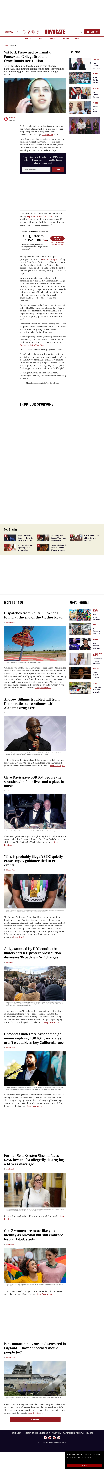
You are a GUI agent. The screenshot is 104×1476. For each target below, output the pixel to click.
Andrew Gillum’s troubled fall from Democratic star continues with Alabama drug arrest (32, 703)
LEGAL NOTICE (89, 1433)
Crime (95, 683)
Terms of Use (86, 1457)
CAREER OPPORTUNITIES (31, 1433)
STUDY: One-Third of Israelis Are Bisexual (91, 538)
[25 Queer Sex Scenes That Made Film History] (43, 538)
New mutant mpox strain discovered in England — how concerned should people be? (35, 1348)
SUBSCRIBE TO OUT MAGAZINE (9, 32)
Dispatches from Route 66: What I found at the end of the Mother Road (33, 615)
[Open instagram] (37, 32)
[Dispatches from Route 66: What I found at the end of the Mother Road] (35, 643)
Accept (84, 1465)
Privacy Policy (72, 1457)
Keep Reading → (43, 687)
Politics (28, 38)
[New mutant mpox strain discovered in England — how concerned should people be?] (35, 1378)
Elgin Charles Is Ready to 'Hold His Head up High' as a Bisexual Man (25, 539)
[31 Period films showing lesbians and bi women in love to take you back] (43, 548)
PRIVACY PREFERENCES (68, 1433)
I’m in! (58, 169)
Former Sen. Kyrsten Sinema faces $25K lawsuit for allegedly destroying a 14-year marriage (34, 1159)
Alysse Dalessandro (10, 622)
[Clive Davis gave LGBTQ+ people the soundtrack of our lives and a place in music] (35, 812)
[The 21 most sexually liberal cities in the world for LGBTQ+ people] (80, 615)
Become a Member (57, 238)
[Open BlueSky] (28, 32)
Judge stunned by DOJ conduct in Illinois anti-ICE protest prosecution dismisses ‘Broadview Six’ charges (32, 953)
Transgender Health (97, 654)
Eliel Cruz (13, 117)
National (96, 88)
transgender (47, 134)
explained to (39, 216)
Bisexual (13, 46)
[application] (84, 125)
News (40, 38)
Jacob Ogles (9, 713)
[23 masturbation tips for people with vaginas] (10, 548)
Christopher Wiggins (11, 870)
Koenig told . (32, 345)
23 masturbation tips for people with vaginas (25, 547)
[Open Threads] (33, 32)
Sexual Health (95, 610)
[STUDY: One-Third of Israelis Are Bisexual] (76, 538)
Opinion (76, 38)
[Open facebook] (24, 32)
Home (6, 46)
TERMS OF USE (80, 1433)
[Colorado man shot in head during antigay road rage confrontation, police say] (80, 688)
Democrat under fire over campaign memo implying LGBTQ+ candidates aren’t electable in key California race (34, 1038)
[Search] (81, 32)
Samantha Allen (9, 962)
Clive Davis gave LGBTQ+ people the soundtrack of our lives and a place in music (34, 781)
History (66, 38)
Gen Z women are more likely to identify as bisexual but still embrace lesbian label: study (33, 1235)
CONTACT (13, 1433)
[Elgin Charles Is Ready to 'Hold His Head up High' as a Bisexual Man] (10, 538)
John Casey (8, 791)
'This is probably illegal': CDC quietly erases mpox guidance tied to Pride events (33, 860)
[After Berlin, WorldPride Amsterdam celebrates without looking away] (80, 78)
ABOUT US (20, 1433)
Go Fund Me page (50, 259)
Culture (95, 74)
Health (52, 38)
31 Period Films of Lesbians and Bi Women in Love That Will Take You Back (58, 550)
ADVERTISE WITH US (45, 1433)
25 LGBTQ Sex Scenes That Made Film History (58, 538)
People (95, 103)
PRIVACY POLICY (56, 1433)
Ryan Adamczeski (10, 1169)
